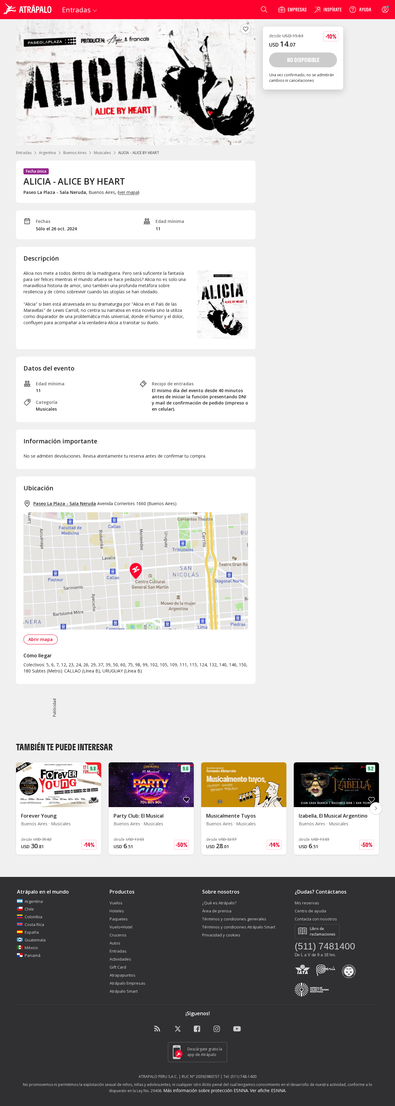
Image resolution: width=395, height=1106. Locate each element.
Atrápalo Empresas (127, 983)
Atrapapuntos (122, 975)
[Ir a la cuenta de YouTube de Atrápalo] (237, 1029)
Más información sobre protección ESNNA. (206, 1090)
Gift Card (118, 967)
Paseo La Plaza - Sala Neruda (64, 503)
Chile (29, 909)
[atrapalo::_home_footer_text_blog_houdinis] (158, 1029)
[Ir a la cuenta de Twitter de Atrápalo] (177, 1029)
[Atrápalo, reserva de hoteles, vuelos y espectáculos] (28, 9)
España (32, 932)
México (31, 947)
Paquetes (119, 919)
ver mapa (128, 192)
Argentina (47, 152)
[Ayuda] (360, 9)
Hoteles (117, 911)
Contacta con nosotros (316, 919)
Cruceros (118, 935)
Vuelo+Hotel (121, 927)
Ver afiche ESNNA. (268, 1090)
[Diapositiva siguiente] (376, 808)
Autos (115, 943)
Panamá (32, 955)
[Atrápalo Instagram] (217, 1029)
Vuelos (116, 903)
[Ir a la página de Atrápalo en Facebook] (197, 1029)
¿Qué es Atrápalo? (219, 903)
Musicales (102, 152)
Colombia (33, 917)
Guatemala (35, 940)
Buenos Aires (74, 152)
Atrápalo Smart (124, 991)
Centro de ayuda (310, 911)
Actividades (120, 959)
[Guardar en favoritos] (246, 29)
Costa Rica (34, 924)
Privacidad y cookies (221, 935)
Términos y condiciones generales (234, 919)
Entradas (23, 152)
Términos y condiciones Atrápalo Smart (238, 927)
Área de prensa (216, 911)
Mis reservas (307, 903)
